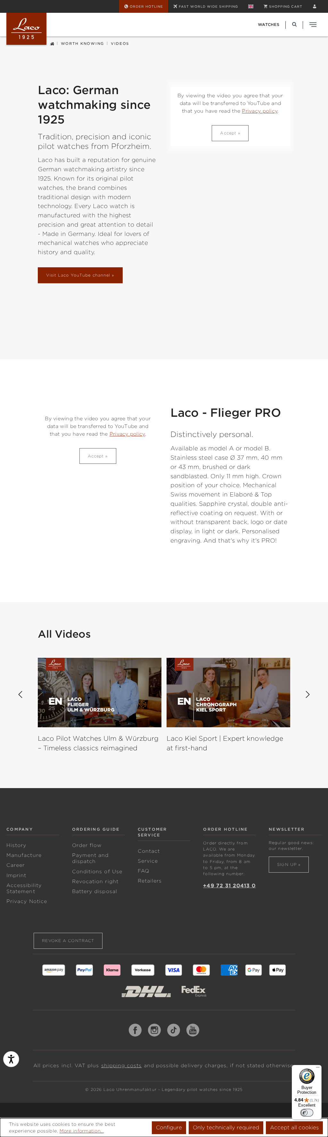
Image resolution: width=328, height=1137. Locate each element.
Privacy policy (259, 111)
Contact (149, 851)
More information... (82, 1130)
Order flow (87, 845)
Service (148, 861)
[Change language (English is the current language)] (250, 6)
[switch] (306, 1113)
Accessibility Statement (24, 888)
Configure (169, 1128)
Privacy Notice (26, 901)
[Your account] (315, 6)
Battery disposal (94, 891)
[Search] (294, 24)
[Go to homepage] (26, 29)
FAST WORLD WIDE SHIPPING (208, 6)
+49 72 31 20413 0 (229, 886)
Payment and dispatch (90, 858)
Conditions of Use (97, 872)
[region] (164, 720)
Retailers (150, 881)
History (16, 845)
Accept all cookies (294, 1128)
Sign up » (288, 864)
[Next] (308, 694)
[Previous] (20, 694)
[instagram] (154, 1030)
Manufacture (24, 855)
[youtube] (192, 1030)
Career (15, 865)
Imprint (16, 875)
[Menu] (318, 1069)
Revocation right (95, 881)
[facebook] (135, 1030)
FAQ (143, 871)
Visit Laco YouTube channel (78, 275)
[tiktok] (173, 1030)
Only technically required (226, 1128)
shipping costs (121, 1065)
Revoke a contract (68, 940)
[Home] (52, 43)
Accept (228, 133)
